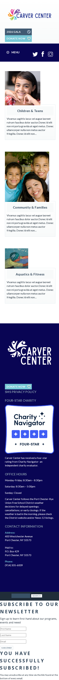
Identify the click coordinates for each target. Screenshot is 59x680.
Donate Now (16, 386)
